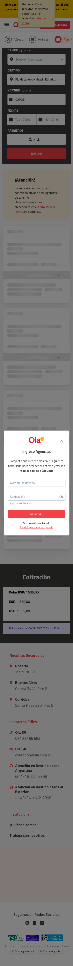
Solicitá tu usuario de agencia (36, 527)
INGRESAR (36, 514)
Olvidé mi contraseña (20, 503)
